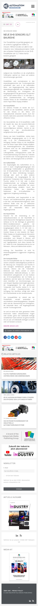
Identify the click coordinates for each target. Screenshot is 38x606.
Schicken (19, 489)
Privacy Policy (17, 591)
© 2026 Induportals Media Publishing (18, 593)
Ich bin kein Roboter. (12, 476)
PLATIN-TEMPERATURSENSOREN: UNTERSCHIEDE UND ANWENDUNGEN (17, 375)
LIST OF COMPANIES (10, 595)
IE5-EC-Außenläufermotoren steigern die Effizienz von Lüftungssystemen (19, 398)
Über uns (7, 591)
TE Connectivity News (10, 418)
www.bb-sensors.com (11, 326)
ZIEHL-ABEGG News (9, 395)
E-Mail (6, 468)
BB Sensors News (10, 31)
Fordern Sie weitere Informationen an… (19, 330)
